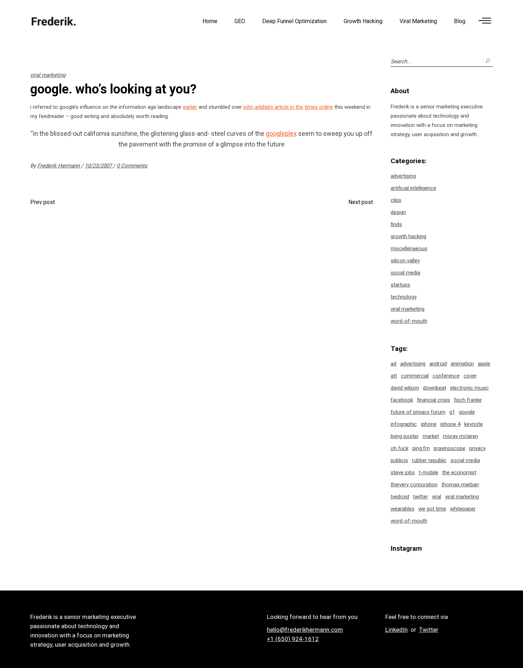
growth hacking (408, 236)
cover (470, 376)
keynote (473, 424)
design (398, 212)
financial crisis (433, 400)
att (394, 376)
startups (400, 285)
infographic (404, 424)
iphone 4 (450, 424)
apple (484, 363)
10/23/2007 (99, 165)
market (431, 436)
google (467, 412)
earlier (190, 107)
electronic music (469, 388)
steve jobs (403, 472)
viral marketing (47, 75)
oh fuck (399, 448)
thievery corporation (414, 484)
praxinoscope (449, 448)
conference (446, 376)
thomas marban (460, 484)
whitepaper (463, 509)
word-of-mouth (409, 321)
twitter (420, 496)
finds (396, 224)
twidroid (400, 496)
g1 (452, 412)
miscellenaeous (409, 248)
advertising (403, 176)
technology (404, 297)
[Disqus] (201, 306)
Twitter (428, 629)
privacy (477, 448)
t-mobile (428, 472)
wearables (402, 509)
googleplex (281, 133)
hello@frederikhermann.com (305, 629)
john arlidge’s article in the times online (288, 107)
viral (436, 496)
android (438, 363)
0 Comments (132, 165)
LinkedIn (396, 629)
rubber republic (429, 460)
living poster (405, 436)
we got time (432, 509)
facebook (402, 400)
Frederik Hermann (59, 165)
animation (462, 363)
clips (396, 200)
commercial (415, 376)
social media (405, 272)
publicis (399, 460)
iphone (429, 424)
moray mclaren (460, 436)
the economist (459, 472)
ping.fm (421, 448)
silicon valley (405, 260)
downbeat (434, 388)
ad (393, 363)
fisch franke (468, 400)
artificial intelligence (413, 188)
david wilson (405, 388)
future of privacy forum (418, 412)
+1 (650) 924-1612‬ (293, 638)
